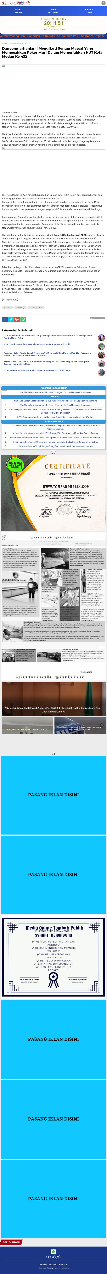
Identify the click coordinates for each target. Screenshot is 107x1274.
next (55, 754)
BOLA (17, 9)
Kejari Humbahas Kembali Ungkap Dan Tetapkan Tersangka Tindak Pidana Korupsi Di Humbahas (55, 442)
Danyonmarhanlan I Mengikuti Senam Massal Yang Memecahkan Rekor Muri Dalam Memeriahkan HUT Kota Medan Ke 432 (52, 52)
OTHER (89, 12)
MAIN (53, 9)
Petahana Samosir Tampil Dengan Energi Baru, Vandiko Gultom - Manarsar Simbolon (56, 446)
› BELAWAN (13, 43)
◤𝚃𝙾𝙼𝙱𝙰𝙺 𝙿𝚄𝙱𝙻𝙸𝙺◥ (60, 1268)
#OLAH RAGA (20, 307)
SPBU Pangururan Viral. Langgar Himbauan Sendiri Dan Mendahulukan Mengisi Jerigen (55, 417)
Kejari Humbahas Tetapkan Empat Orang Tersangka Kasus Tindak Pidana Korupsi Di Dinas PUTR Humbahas (55, 438)
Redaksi (43, 1264)
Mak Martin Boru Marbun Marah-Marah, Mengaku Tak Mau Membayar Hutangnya (55, 392)
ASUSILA (89, 9)
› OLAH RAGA (24, 43)
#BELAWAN (8, 307)
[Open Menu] (103, 3)
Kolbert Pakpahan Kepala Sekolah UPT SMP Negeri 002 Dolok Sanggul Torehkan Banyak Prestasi (55, 433)
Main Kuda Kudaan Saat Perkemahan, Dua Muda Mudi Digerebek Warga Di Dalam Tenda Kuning (55, 401)
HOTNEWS (53, 12)
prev (52, 754)
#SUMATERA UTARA (36, 307)
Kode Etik (63, 1264)
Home (4, 43)
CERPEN (18, 12)
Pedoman (52, 1264)
